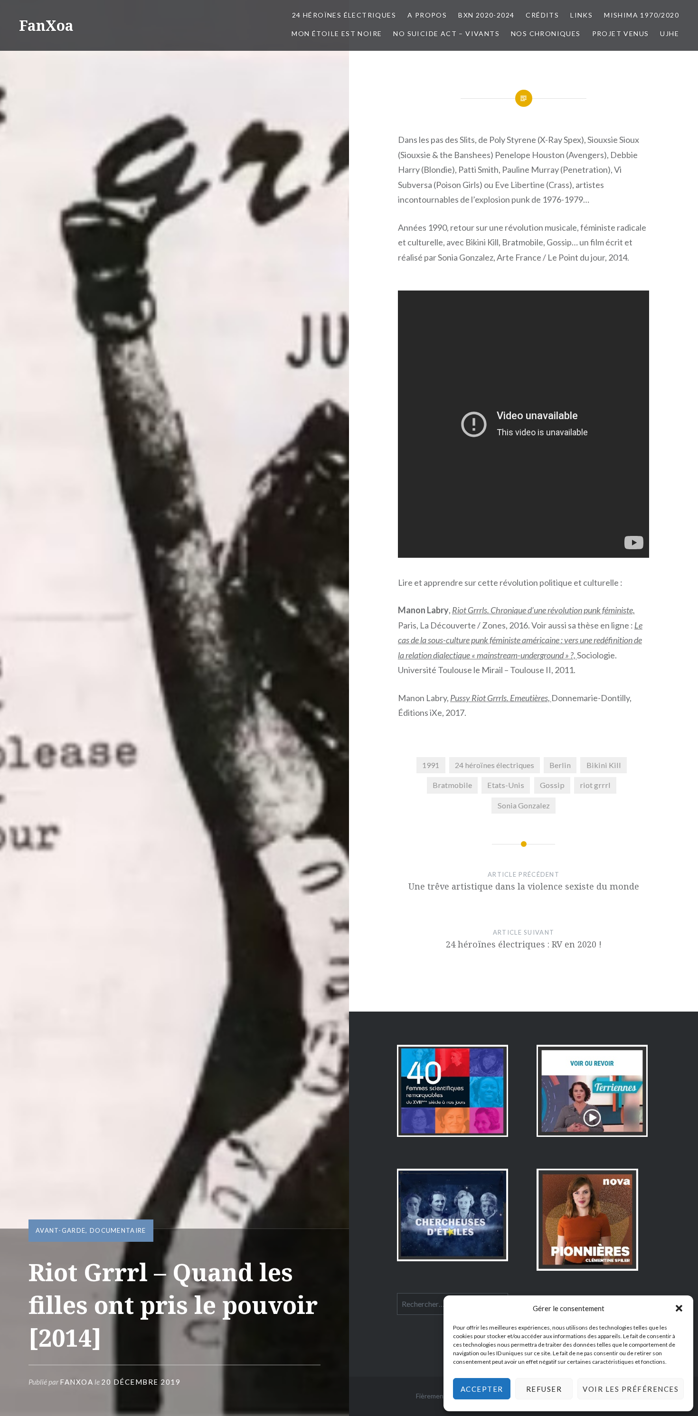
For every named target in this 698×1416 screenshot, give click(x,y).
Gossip (552, 784)
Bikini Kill (603, 764)
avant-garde (60, 1230)
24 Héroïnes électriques (344, 15)
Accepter (482, 1389)
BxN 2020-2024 (486, 15)
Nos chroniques (546, 33)
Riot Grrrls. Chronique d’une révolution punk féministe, (543, 610)
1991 (430, 764)
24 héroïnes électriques (494, 764)
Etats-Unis (505, 784)
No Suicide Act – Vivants (446, 33)
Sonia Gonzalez (524, 805)
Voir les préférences (631, 1389)
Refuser (544, 1389)
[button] (679, 1308)
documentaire (118, 1230)
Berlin (560, 764)
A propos (427, 15)
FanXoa (46, 25)
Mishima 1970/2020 (641, 15)
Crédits (542, 15)
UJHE (669, 33)
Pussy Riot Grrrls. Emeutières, (500, 698)
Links (581, 15)
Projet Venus (620, 33)
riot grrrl (595, 784)
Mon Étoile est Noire (337, 33)
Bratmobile (452, 784)
